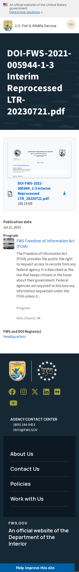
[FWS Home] (8, 26)
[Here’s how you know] (39, 8)
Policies (20, 483)
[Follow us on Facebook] (14, 391)
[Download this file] (65, 193)
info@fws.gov (25, 430)
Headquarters (14, 336)
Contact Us (25, 468)
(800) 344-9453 (24, 424)
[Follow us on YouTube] (14, 403)
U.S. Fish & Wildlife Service (35, 26)
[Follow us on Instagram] (25, 391)
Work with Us (27, 498)
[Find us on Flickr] (58, 391)
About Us (21, 453)
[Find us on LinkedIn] (47, 391)
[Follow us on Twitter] (36, 391)
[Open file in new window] (10, 194)
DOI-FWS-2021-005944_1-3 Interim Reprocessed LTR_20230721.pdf (34, 191)
